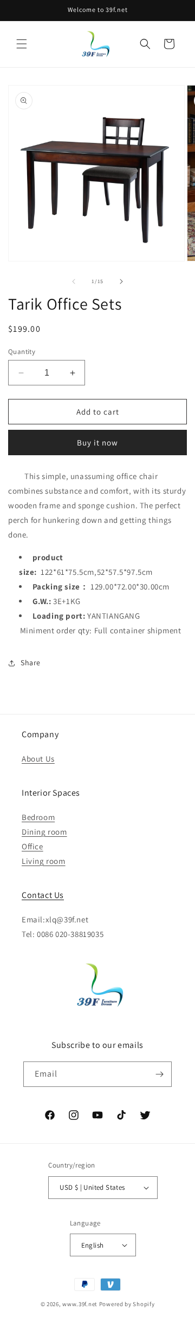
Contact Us (43, 895)
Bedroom (38, 817)
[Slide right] (121, 281)
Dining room (44, 832)
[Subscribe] (159, 1074)
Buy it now (97, 442)
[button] (22, 44)
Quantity (21, 351)
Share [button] (31, 662)
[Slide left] (74, 281)
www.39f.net (80, 1304)
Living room (44, 861)
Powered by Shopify (127, 1304)
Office (32, 846)
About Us (38, 758)
